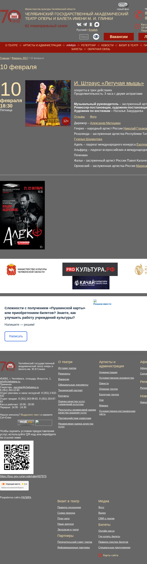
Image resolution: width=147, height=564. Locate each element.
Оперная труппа (108, 389)
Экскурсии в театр (68, 529)
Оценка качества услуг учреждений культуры (71, 403)
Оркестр (104, 383)
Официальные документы (73, 384)
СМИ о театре (106, 518)
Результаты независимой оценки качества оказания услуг (77, 411)
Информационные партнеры (73, 547)
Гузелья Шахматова (88, 139)
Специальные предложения (114, 547)
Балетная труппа (109, 394)
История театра (67, 368)
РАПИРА (26, 497)
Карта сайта (110, 555)
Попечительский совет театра (74, 542)
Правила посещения (69, 507)
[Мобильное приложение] (90, 282)
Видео (102, 512)
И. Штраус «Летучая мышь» (109, 83)
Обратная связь (99, 49)
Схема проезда (66, 512)
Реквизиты (64, 373)
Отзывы (79, 116)
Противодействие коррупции (74, 418)
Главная (4, 58)
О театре (11, 45)
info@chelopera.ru (10, 381)
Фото (93, 116)
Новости (107, 45)
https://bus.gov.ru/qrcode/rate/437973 (23, 476)
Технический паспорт (70, 390)
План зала (63, 518)
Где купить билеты (109, 536)
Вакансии (119, 37)
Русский (82, 29)
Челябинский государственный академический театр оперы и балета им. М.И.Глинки (36, 366)
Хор (101, 400)
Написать (16, 336)
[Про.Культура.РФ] (90, 269)
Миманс (103, 405)
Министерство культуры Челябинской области (50, 9)
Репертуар (88, 45)
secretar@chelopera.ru (26, 387)
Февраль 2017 (20, 58)
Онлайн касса (106, 530)
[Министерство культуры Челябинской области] (26, 269)
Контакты (63, 395)
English (93, 29)
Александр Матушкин (105, 123)
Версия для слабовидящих (96, 37)
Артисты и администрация (42, 45)
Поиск (84, 36)
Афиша (71, 45)
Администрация (108, 372)
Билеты (77, 49)
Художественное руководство (116, 377)
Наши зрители (65, 524)
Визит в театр (128, 45)
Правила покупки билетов (113, 542)
